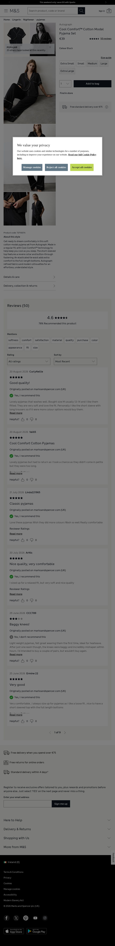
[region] (57, 156)
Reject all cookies (56, 167)
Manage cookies (32, 167)
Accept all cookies (82, 167)
